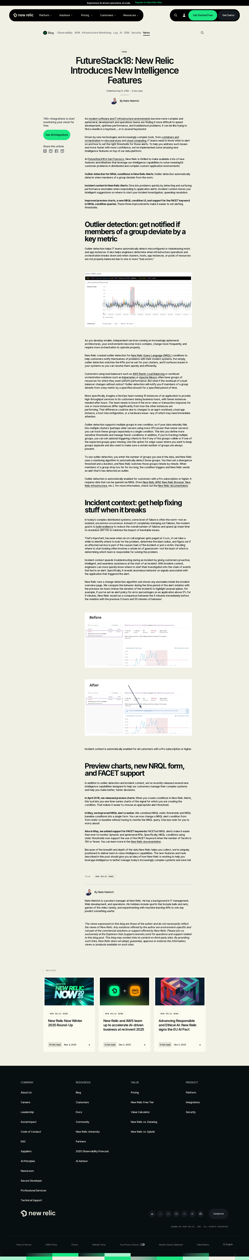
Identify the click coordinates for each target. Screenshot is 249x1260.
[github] (168, 1213)
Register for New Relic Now (148, 2)
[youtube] (152, 1213)
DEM (126, 32)
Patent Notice (203, 1244)
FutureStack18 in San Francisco (106, 159)
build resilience (104, 526)
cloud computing (136, 140)
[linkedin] (176, 1213)
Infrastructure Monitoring (96, 32)
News (146, 32)
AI (121, 32)
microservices (112, 140)
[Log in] (184, 15)
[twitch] (192, 1213)
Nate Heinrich (131, 100)
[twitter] (160, 1213)
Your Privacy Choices (129, 1244)
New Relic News (105, 876)
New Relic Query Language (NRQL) (151, 355)
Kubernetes (128, 377)
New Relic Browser (173, 482)
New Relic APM (152, 482)
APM (77, 32)
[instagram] (184, 1213)
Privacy (74, 1244)
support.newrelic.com (137, 934)
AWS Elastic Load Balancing (149, 373)
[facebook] (200, 1213)
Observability (64, 32)
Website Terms (99, 1244)
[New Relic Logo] (22, 15)
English (229, 1244)
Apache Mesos (148, 377)
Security (136, 32)
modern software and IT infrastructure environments (119, 118)
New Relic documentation (173, 485)
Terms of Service (23, 1244)
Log (115, 32)
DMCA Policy (51, 1244)
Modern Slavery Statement (171, 1244)
